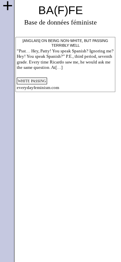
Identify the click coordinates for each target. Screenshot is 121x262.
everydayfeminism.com (38, 87)
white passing (32, 81)
